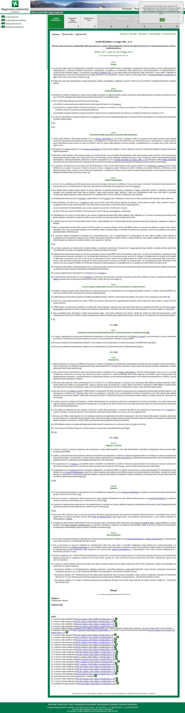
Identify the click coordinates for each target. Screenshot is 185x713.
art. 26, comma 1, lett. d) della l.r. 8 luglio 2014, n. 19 (95, 626)
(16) (116, 438)
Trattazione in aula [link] (89, 19)
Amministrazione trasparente (107, 704)
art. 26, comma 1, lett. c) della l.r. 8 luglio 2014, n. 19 (95, 624)
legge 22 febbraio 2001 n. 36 (103, 517)
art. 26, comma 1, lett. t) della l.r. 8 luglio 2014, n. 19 (97, 684)
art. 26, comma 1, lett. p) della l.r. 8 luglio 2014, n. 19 (96, 671)
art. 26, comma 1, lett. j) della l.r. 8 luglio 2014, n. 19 (95, 650)
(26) (61, 605)
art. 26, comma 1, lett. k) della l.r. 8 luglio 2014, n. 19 (96, 652)
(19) (79, 494)
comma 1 (117, 104)
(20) (104, 501)
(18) (54, 481)
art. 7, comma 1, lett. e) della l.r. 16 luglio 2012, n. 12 (95, 664)
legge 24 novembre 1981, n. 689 (147, 523)
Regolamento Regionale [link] (14, 27)
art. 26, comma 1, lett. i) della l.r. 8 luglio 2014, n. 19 (94, 647)
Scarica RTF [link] (82, 34)
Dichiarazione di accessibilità (85, 704)
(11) (148, 333)
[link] (15, 13)
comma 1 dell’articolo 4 (127, 372)
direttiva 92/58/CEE (169, 160)
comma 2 (96, 117)
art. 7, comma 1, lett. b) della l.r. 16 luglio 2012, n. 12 (95, 657)
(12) (115, 352)
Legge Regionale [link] (12, 17)
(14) (127, 428)
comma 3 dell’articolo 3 (131, 492)
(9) (54, 319)
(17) (84, 476)
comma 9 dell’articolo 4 (135, 539)
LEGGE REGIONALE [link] (56, 19)
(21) (107, 507)
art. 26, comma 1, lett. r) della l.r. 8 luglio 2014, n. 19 (96, 679)
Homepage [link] (127, 9)
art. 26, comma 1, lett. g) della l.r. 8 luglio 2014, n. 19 (94, 642)
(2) (54, 123)
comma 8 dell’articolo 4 (74, 472)
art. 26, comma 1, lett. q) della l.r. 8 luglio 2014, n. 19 (95, 674)
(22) (54, 511)
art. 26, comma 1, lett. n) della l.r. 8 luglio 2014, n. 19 (96, 667)
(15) (55, 432)
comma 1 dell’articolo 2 (104, 139)
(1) (88, 77)
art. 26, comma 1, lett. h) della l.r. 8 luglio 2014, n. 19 (95, 645)
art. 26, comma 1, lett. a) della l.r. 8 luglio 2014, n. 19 (95, 619)
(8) (169, 297)
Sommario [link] (123, 34)
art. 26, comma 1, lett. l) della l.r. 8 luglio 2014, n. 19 (96, 654)
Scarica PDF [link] (68, 34)
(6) (54, 244)
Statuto (55, 279)
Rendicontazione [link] (122, 18)
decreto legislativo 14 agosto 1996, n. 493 (131, 160)
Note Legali (52, 704)
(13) (80, 368)
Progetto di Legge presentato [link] (72, 20)
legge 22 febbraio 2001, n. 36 (105, 73)
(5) (110, 240)
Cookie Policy (62, 704)
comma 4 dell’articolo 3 (157, 498)
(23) (67, 519)
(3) (89, 172)
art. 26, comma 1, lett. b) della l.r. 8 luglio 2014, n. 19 (94, 622)
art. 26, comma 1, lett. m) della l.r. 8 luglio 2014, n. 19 (95, 659)
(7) (120, 279)
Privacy (71, 704)
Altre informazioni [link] (169, 34)
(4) (77, 232)
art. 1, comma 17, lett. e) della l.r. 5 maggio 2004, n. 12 (97, 662)
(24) (70, 519)
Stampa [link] (56, 34)
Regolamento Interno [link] (13, 24)
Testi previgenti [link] (154, 34)
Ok (162, 20)
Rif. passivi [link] (143, 34)
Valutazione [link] (138, 18)
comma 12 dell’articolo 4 (121, 549)
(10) (115, 325)
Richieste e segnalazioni (128, 704)
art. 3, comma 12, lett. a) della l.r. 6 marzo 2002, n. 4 (89, 628)
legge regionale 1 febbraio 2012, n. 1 (79, 525)
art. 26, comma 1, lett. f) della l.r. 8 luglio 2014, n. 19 (95, 640)
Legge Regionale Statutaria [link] (15, 20)
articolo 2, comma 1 (157, 166)
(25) (109, 527)
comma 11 (102, 273)
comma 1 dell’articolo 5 (123, 458)
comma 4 (170, 410)
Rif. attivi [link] (133, 34)
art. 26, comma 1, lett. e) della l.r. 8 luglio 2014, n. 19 (94, 635)
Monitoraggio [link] (105, 18)
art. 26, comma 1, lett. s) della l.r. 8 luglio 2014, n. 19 (96, 681)
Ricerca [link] (137, 9)
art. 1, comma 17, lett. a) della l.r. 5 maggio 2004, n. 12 (96, 637)
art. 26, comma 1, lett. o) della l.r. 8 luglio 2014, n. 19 (96, 669)
